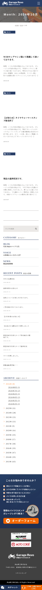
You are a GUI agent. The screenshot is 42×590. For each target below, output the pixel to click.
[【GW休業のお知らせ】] (36, 318)
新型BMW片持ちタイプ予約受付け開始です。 (16, 336)
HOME (17, 25)
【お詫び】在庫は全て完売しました (16, 326)
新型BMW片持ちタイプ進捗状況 (15, 346)
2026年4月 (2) (14, 397)
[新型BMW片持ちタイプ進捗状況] (36, 348)
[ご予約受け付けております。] (36, 309)
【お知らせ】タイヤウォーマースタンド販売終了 (20, 119)
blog (8, 32)
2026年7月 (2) (14, 391)
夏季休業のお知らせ (10, 288)
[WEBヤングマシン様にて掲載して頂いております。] (21, 43)
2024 (21, 25)
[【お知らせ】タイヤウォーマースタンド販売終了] (21, 104)
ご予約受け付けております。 (13, 307)
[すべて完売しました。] (36, 357)
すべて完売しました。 (11, 356)
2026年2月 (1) (14, 404)
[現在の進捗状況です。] (21, 165)
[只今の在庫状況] (36, 280)
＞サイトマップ (21, 573)
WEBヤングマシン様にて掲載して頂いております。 (21, 58)
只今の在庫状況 (9, 279)
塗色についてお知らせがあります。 (16, 298)
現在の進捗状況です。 (13, 178)
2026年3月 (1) (14, 400)
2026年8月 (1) (14, 387)
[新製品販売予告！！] (36, 367)
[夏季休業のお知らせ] (36, 290)
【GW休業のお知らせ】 (12, 316)
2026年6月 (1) (14, 394)
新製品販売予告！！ (10, 365)
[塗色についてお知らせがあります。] (36, 299)
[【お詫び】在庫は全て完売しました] (36, 327)
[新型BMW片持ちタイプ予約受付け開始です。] (36, 337)
